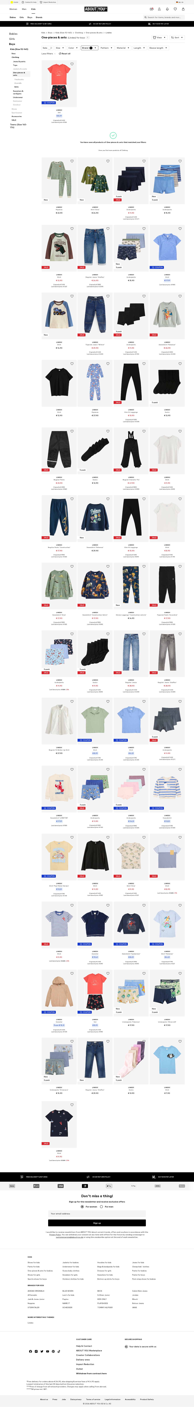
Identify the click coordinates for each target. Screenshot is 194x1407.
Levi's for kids (68, 1295)
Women (13, 9)
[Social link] (30, 1351)
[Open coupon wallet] (151, 9)
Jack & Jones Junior (36, 1299)
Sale (45, 48)
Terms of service (93, 1399)
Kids (33, 9)
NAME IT (66, 1303)
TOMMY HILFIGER (105, 1307)
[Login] (159, 9)
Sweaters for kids (105, 1275)
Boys (50, 33)
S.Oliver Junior (103, 1295)
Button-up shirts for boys (108, 1279)
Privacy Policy (55, 1235)
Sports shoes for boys (37, 1279)
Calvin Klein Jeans (139, 1291)
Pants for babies (139, 1271)
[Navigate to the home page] (43, 1340)
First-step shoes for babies (144, 1279)
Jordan (135, 1295)
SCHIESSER (67, 1307)
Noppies (31, 1303)
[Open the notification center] (167, 9)
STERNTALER (33, 1307)
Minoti (135, 1299)
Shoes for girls (34, 1275)
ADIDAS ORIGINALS (36, 1291)
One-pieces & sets (94, 33)
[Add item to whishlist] (72, 64)
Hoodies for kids (104, 1263)
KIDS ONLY (102, 1299)
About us (44, 1399)
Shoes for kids (34, 1263)
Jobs (64, 1399)
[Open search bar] (145, 17)
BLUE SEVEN (67, 1291)
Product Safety (147, 1399)
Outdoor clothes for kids (73, 1279)
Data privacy (76, 1399)
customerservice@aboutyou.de (69, 1237)
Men (24, 9)
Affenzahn (32, 1295)
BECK (99, 1291)
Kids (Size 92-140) (64, 33)
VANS (134, 1307)
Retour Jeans (138, 1303)
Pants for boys (138, 1275)
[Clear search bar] (182, 17)
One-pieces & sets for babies (40, 1271)
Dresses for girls (104, 1271)
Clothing (79, 33)
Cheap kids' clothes (140, 1267)
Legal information (112, 1399)
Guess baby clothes (70, 1271)
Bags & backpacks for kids (108, 1267)
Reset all (66, 53)
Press (55, 1399)
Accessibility (130, 1399)
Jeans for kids (138, 1263)
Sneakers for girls (70, 1275)
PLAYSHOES (102, 1303)
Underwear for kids (70, 1267)
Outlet (15, 2)
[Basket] (183, 9)
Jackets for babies (70, 1263)
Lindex (109, 33)
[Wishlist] (175, 9)
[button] (160, 37)
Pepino (65, 1299)
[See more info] (59, 124)
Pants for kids (34, 1267)
